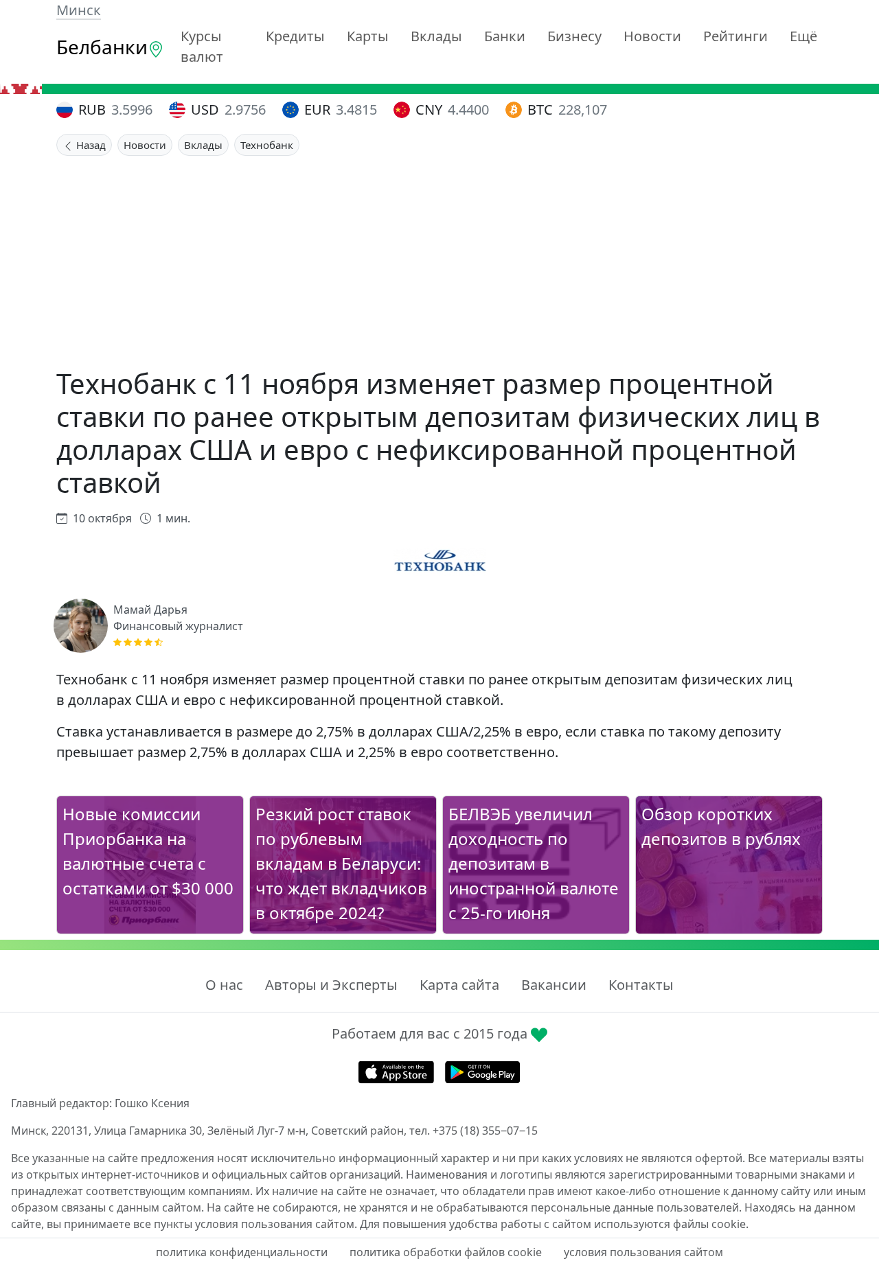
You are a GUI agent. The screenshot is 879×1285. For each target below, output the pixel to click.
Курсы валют (202, 46)
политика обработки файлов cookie (446, 1252)
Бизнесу (574, 36)
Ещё (803, 36)
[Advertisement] (439, 259)
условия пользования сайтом (643, 1252)
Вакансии (553, 984)
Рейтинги (735, 36)
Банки (504, 36)
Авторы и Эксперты (331, 984)
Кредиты (295, 36)
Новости (652, 36)
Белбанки (102, 47)
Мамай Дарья (150, 609)
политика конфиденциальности (242, 1252)
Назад (89, 145)
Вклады (436, 36)
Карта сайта (459, 984)
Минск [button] (78, 10)
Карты (368, 36)
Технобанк (266, 145)
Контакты (641, 984)
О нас (224, 984)
